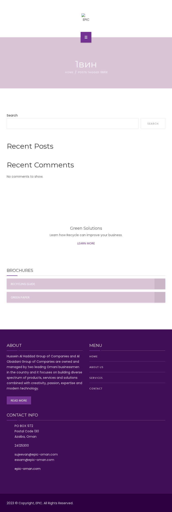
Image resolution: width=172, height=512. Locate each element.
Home (69, 72)
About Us (96, 367)
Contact (95, 388)
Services (96, 378)
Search (12, 115)
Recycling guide (23, 283)
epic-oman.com (28, 468)
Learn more (86, 243)
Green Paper (20, 297)
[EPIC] (86, 17)
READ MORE (19, 400)
